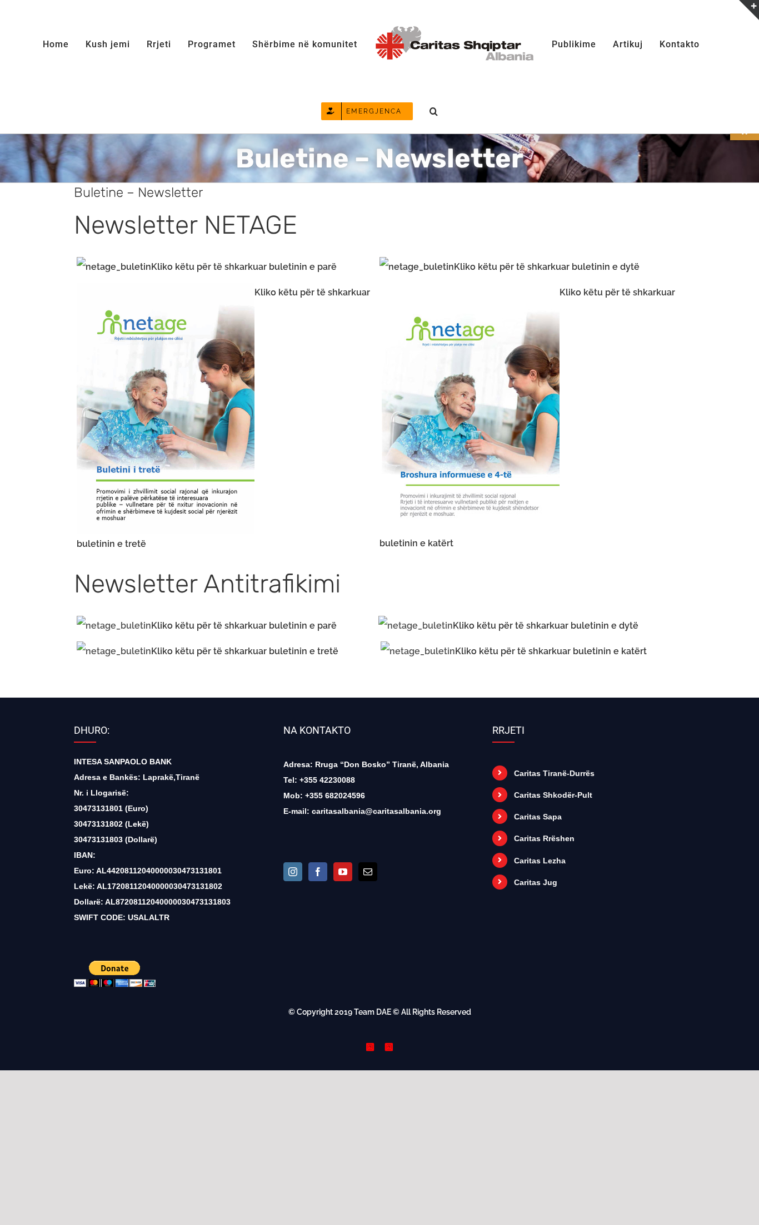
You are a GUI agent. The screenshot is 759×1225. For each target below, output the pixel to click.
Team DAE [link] (372, 1011)
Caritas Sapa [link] (538, 816)
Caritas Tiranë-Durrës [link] (554, 773)
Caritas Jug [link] (535, 882)
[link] (69, 43)
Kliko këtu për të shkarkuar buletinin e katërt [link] (551, 651)
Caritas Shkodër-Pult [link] (553, 795)
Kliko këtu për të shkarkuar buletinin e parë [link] (244, 266)
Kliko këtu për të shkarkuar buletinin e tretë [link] (244, 651)
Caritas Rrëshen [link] (544, 838)
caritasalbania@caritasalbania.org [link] (376, 811)
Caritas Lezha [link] (540, 860)
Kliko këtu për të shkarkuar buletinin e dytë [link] (547, 266)
